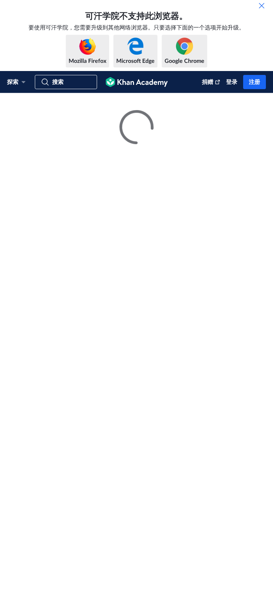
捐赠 (207, 82)
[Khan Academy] (137, 82)
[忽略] (261, 5)
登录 (231, 82)
